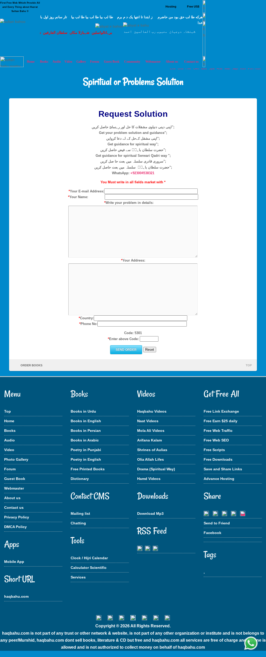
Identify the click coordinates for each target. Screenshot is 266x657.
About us (12, 498)
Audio (9, 440)
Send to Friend (217, 523)
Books (10, 430)
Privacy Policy (16, 517)
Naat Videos (147, 421)
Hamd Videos (149, 479)
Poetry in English (86, 459)
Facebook (212, 533)
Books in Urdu (83, 411)
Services (78, 577)
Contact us (14, 507)
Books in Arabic (85, 440)
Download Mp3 (150, 513)
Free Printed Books (88, 469)
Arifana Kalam (149, 440)
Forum (10, 469)
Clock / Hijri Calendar (89, 558)
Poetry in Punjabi (86, 450)
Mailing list (80, 513)
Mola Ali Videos (150, 430)
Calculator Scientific (89, 567)
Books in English (86, 421)
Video (9, 450)
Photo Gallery (16, 459)
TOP (249, 365)
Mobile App (14, 562)
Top (7, 411)
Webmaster (14, 488)
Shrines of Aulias (152, 450)
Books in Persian (86, 430)
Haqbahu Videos (152, 411)
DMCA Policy (15, 527)
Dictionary (80, 479)
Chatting (78, 523)
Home (9, 421)
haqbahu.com (16, 596)
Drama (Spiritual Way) (156, 469)
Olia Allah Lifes (150, 459)
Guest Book (111, 61)
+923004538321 (142, 173)
